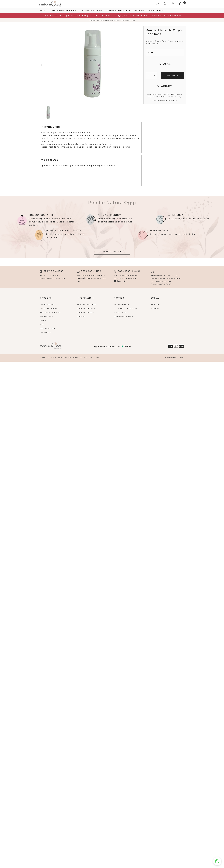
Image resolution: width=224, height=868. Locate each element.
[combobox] (151, 75)
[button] (166, 3)
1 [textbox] (148, 75)
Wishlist (166, 86)
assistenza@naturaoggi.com (53, 278)
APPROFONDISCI (112, 251)
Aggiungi (172, 75)
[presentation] (42, 65)
